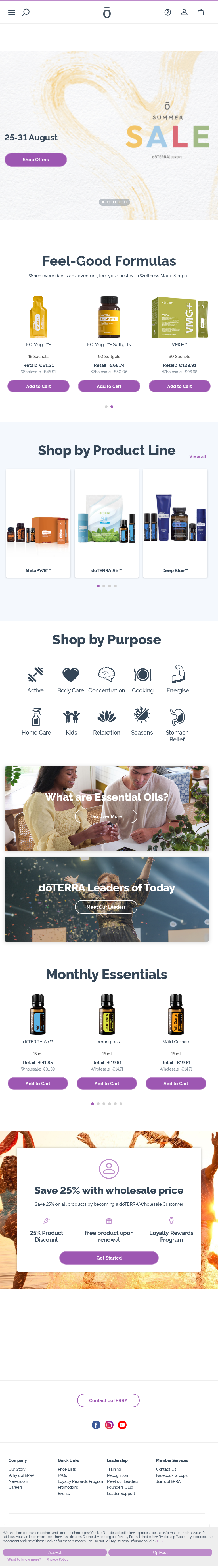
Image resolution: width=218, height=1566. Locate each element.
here (161, 1541)
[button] (103, 202)
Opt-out (160, 1552)
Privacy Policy (57, 1559)
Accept (55, 1552)
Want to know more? (24, 1559)
